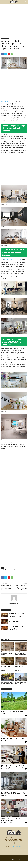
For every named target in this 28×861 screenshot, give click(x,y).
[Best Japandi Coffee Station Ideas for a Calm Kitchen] (7, 646)
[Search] (26, 2)
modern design (4, 569)
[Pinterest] (9, 54)
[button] (2, 2)
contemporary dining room (10, 567)
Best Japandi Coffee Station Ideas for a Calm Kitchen (6, 653)
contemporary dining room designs (12, 259)
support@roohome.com (16, 846)
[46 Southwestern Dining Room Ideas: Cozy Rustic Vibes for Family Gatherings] (4, 628)
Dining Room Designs (9, 5)
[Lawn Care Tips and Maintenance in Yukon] (14, 701)
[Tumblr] (17, 850)
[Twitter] (5, 54)
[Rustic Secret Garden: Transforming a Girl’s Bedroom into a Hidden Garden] (7, 661)
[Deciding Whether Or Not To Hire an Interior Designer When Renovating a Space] (14, 754)
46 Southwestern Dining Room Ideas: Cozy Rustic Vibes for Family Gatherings (17, 628)
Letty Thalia (3, 822)
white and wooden (12, 569)
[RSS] (14, 850)
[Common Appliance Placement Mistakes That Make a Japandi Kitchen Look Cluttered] (21, 661)
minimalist (22, 567)
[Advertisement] (14, 24)
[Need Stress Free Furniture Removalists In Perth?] (14, 727)
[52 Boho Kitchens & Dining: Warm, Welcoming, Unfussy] (4, 621)
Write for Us (23, 857)
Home (2, 5)
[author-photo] (14, 601)
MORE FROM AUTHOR (17, 610)
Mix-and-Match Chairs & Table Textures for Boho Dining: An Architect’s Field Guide (17, 615)
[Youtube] (25, 850)
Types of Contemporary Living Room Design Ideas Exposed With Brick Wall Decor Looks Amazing (21, 587)
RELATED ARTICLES (6, 610)
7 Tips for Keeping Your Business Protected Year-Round (7, 684)
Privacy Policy (17, 857)
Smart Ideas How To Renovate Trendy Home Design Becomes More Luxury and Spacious (6, 587)
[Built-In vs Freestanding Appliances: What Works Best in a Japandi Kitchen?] (21, 646)
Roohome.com (4, 101)
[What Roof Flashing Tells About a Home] (21, 677)
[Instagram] (6, 850)
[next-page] (4, 633)
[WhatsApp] (12, 54)
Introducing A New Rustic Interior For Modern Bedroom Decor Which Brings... (13, 793)
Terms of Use (10, 857)
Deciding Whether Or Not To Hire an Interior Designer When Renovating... (12, 766)
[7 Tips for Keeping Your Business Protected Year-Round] (7, 677)
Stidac (2, 715)
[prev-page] (2, 633)
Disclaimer (5, 857)
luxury (18, 567)
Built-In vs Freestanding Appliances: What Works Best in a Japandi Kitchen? (20, 653)
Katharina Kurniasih (6, 50)
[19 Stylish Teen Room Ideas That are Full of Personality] (14, 808)
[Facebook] (2, 54)
